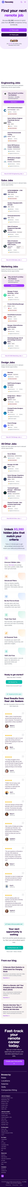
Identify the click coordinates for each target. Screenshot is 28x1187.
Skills (3, 1087)
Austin (10, 318)
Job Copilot (4, 1162)
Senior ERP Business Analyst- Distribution (14, 146)
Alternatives (4, 1156)
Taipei (10, 308)
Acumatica (10, 149)
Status (21, 1185)
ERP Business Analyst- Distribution (14, 158)
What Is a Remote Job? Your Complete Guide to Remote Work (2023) (13, 987)
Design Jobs (4, 1107)
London (10, 427)
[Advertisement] (14, 63)
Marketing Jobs (5, 1101)
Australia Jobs (4, 1124)
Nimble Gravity (11, 455)
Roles (3, 1078)
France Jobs (4, 1120)
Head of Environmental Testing (14, 133)
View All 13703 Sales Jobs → (14, 260)
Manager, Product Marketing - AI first (13, 292)
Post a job (14, 30)
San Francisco (11, 389)
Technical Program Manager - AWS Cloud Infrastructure (14, 489)
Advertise (3, 1172)
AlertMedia (10, 316)
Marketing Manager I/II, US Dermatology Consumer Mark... (15, 339)
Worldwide (10, 196)
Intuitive (9, 306)
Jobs (2, 1141)
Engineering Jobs (5, 1099)
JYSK (9, 194)
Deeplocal (10, 399)
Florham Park (11, 331)
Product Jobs (4, 1103)
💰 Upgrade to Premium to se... (13, 153)
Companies (4, 1139)
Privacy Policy (15, 1185)
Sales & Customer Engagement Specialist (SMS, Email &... (14, 242)
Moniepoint (10, 374)
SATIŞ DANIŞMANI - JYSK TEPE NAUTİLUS (15, 191)
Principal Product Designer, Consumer (15, 409)
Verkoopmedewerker (14, 215)
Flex (8, 387)
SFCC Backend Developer (15, 107)
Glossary (3, 1155)
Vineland (10, 508)
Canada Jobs (4, 1115)
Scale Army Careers (12, 232)
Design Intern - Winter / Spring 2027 (14, 396)
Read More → (6, 978)
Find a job (14, 35)
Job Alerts (3, 1146)
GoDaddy (10, 493)
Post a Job (3, 1129)
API (2, 1150)
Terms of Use (8, 1185)
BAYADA (9, 506)
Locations (5, 1081)
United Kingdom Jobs (6, 1117)
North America (11, 151)
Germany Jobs (4, 1122)
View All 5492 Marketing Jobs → (14, 355)
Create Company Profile (7, 1132)
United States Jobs (5, 1113)
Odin (8, 425)
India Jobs (3, 1119)
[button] (14, 111)
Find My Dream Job (12, 948)
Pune (9, 111)
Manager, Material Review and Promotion (15, 326)
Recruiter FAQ (4, 1131)
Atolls (9, 124)
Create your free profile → (14, 1062)
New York (10, 297)
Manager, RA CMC (13, 464)
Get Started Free (13, 682)
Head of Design (12, 423)
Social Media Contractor (14, 314)
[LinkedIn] (2, 1176)
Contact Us (4, 1170)
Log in (20, 685)
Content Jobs (4, 1105)
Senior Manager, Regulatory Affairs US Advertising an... (16, 476)
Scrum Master (12, 454)
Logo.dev (20, 1183)
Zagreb (10, 138)
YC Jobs (3, 1143)
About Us (3, 1168)
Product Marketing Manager (16, 304)
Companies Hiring (9, 1090)
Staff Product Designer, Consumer (14, 384)
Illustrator (10, 372)
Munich (10, 126)
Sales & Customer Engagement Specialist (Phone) (14, 228)
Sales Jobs (3, 1109)
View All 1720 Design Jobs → (14, 437)
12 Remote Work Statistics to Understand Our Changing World (13, 969)
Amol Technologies (12, 109)
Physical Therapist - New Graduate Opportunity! (15, 503)
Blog (2, 1164)
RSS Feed (3, 1148)
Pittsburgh (10, 401)
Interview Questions (6, 1158)
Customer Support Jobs (7, 1097)
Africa (10, 250)
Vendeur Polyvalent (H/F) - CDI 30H (15, 204)
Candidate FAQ (5, 1144)
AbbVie (9, 329)
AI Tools (3, 1160)
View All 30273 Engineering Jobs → (14, 173)
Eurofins (9, 136)
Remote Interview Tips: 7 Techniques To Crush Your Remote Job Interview (12, 1007)
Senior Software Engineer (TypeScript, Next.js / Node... (15, 120)
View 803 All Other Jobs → (14, 518)
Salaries (4, 1084)
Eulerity (9, 295)
